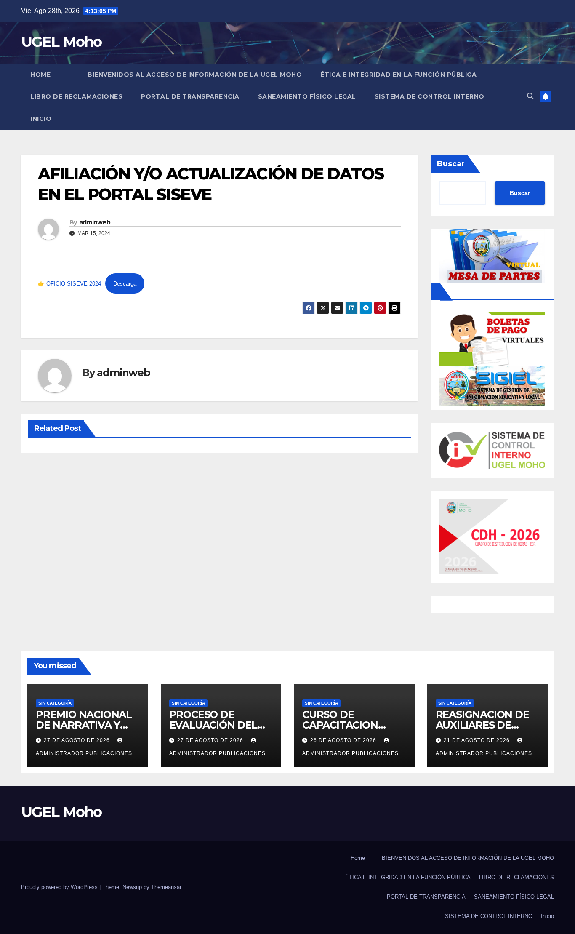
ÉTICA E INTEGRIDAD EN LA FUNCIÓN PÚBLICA (398, 74)
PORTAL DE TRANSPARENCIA (190, 96)
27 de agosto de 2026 (78, 740)
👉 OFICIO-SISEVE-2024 (69, 283)
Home (40, 74)
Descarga (124, 283)
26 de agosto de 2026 (344, 740)
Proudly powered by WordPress (60, 887)
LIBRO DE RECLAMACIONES (76, 96)
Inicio (40, 119)
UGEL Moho (61, 42)
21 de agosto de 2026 (477, 740)
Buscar (451, 163)
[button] (530, 96)
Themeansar (166, 887)
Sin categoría (55, 703)
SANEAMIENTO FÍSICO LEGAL (307, 96)
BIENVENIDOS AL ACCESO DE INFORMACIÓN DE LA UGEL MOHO (195, 74)
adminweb (94, 222)
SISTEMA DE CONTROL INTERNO (429, 96)
